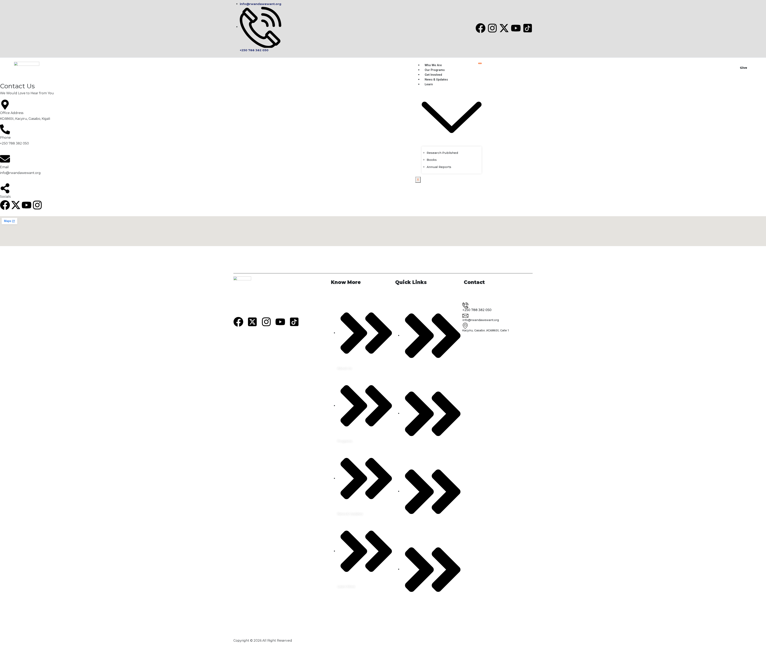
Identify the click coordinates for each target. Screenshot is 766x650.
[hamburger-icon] (480, 63)
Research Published (442, 153)
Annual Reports (439, 167)
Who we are (433, 65)
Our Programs (435, 70)
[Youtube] (516, 28)
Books (432, 160)
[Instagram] (492, 28)
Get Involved (433, 75)
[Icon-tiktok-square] (528, 28)
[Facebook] (481, 28)
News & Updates (436, 79)
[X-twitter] (504, 28)
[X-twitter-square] (252, 322)
